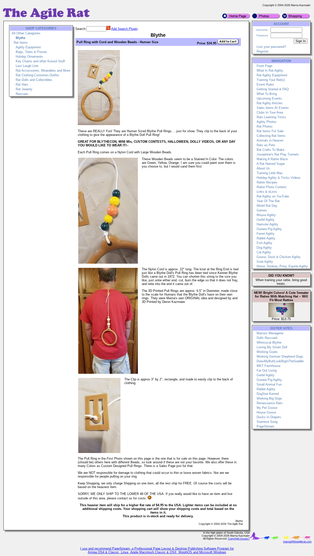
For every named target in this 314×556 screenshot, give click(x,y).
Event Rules (265, 84)
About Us (263, 168)
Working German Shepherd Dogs (280, 356)
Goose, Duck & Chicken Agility (279, 257)
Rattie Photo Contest (271, 187)
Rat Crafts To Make (270, 150)
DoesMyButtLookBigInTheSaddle (280, 361)
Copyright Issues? (239, 538)
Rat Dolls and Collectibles (34, 80)
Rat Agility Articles (270, 103)
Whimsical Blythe (269, 342)
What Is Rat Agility (270, 70)
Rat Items (21, 42)
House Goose (266, 412)
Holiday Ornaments (29, 56)
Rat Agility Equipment (272, 75)
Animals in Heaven (270, 140)
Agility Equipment (28, 47)
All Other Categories (26, 33)
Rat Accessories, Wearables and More (43, 70)
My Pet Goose (267, 408)
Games (262, 210)
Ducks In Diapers (269, 417)
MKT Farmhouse (268, 366)
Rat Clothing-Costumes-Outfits (37, 75)
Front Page (264, 66)
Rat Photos (265, 126)
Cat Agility (264, 252)
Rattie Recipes (267, 182)
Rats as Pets (266, 145)
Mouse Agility (266, 215)
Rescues (22, 94)
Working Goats (267, 352)
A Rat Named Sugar (271, 164)
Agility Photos (266, 122)
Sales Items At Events (273, 108)
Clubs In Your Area (270, 112)
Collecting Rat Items (271, 136)
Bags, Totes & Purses (31, 52)
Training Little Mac (270, 173)
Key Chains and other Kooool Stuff (40, 61)
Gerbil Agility (266, 219)
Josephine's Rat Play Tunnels (278, 154)
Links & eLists (267, 192)
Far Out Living (267, 370)
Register (262, 51)
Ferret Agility (266, 233)
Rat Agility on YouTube (273, 196)
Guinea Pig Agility (269, 229)
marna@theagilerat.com (297, 541)
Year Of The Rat (268, 201)
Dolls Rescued (267, 338)
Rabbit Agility (266, 238)
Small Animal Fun (269, 384)
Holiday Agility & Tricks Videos (279, 178)
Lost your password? (271, 47)
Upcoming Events (269, 98)
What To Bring (267, 94)
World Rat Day (267, 205)
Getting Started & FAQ (273, 89)
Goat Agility (265, 261)
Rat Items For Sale (270, 131)
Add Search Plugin (124, 29)
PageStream (265, 426)
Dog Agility (264, 247)
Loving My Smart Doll (272, 347)
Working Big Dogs (269, 398)
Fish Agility (264, 243)
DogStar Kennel (268, 394)
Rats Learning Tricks (271, 117)
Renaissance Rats (270, 403)
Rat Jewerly (24, 89)
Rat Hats (22, 84)
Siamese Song (267, 422)
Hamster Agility (267, 224)
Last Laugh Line (27, 66)
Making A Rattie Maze (272, 159)
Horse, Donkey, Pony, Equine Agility (282, 266)
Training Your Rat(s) (271, 80)
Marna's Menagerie (270, 333)
